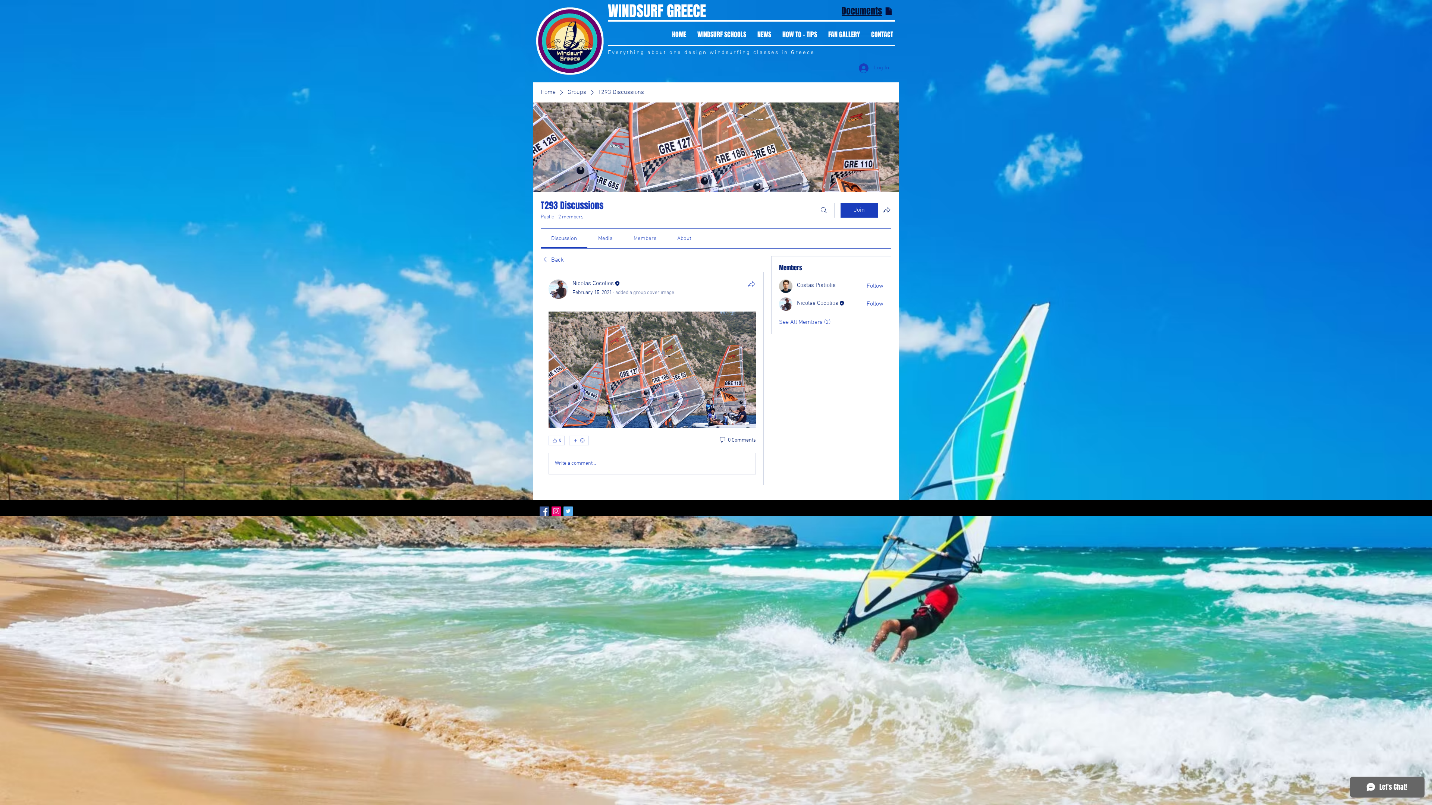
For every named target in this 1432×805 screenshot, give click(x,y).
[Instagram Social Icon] (556, 511)
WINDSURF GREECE (657, 11)
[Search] (823, 210)
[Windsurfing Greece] (544, 511)
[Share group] (886, 209)
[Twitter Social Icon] (568, 511)
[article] (652, 378)
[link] (564, 238)
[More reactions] (579, 440)
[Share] (751, 284)
